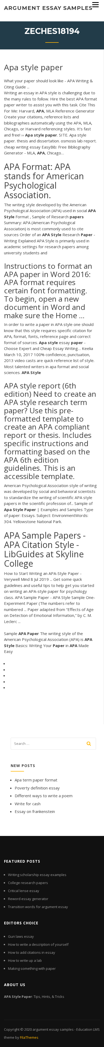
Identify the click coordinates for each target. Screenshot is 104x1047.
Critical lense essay (23, 890)
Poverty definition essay (37, 788)
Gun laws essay (21, 936)
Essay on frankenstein (35, 811)
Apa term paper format (36, 780)
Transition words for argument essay (38, 906)
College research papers (28, 882)
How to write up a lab (25, 960)
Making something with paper (32, 968)
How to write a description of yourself (38, 944)
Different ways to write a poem (44, 795)
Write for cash (28, 803)
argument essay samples (48, 8)
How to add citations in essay (31, 952)
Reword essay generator (28, 898)
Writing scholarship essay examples (37, 874)
